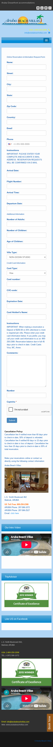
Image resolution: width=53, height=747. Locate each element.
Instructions (13, 150)
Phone (10, 139)
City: (9, 84)
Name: (10, 62)
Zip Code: (12, 106)
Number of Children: (17, 230)
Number (11, 390)
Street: (10, 73)
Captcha (11, 402)
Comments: (12, 353)
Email (9, 128)
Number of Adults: (16, 219)
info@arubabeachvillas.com (35, 33)
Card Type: (12, 268)
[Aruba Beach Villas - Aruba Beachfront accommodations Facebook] (50, 8)
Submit (12, 420)
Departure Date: (15, 203)
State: (10, 95)
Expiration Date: (15, 301)
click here (15, 513)
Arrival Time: (13, 192)
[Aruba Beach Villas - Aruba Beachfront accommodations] (26, 19)
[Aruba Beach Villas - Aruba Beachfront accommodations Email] (38, 8)
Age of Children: (15, 241)
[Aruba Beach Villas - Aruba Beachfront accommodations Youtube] (42, 8)
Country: (11, 117)
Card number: (13, 279)
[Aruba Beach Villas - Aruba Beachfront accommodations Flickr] (46, 8)
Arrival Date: (13, 170)
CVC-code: (12, 290)
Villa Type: (12, 252)
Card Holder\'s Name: (17, 312)
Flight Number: (14, 181)
